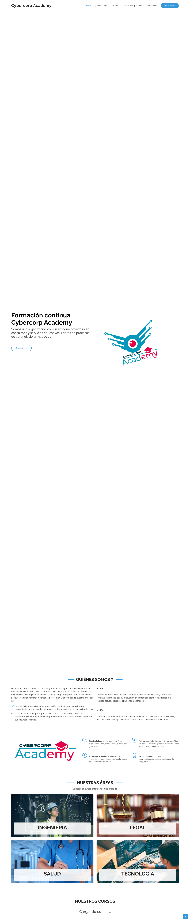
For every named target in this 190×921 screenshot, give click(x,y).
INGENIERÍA (52, 827)
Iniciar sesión (170, 5)
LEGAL (138, 827)
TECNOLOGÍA (137, 874)
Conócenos (21, 348)
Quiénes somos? (102, 5)
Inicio (88, 5)
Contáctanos (151, 5)
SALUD (52, 874)
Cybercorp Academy (31, 5)
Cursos (116, 5)
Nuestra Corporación (132, 5)
